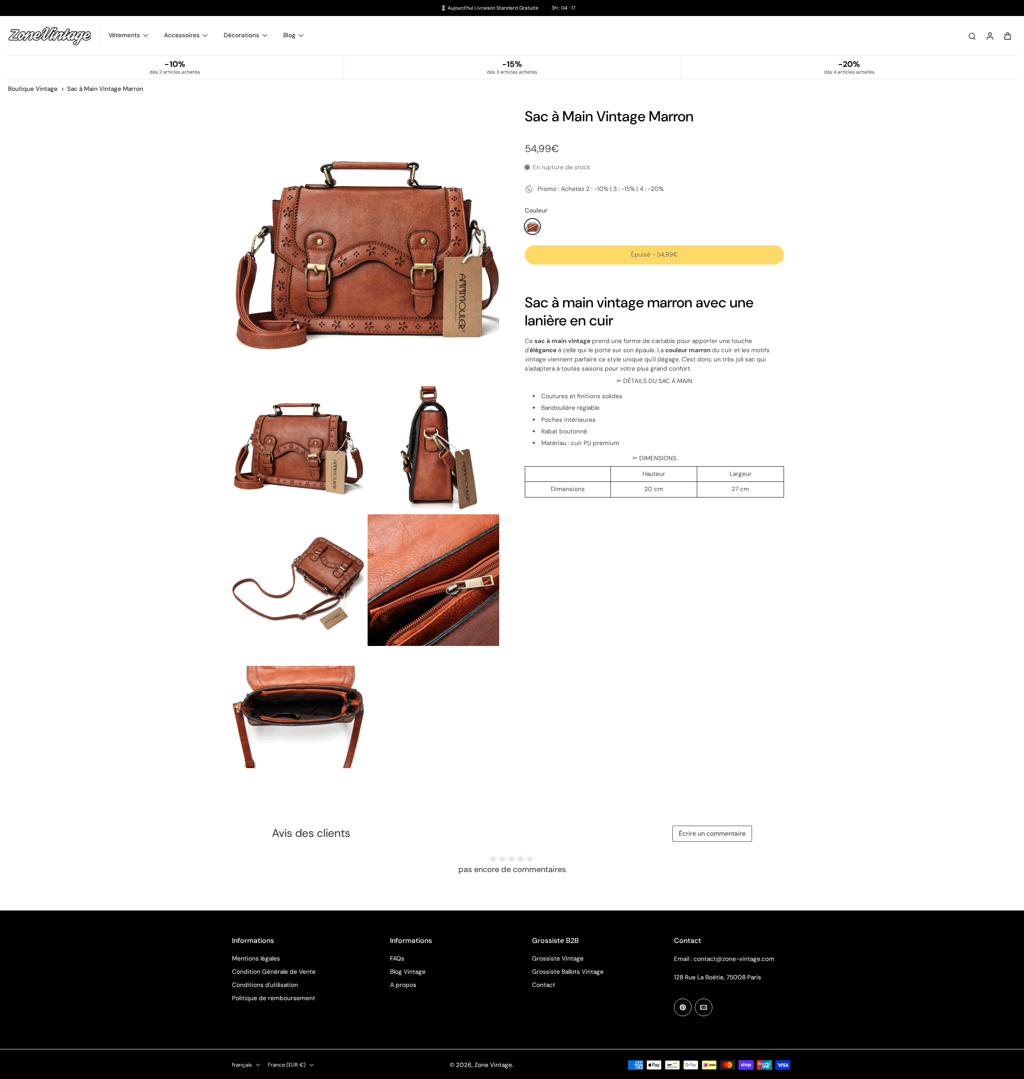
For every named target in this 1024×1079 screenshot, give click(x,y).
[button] (654, 254)
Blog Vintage (408, 972)
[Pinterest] (683, 1007)
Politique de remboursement (273, 998)
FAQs (397, 959)
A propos (403, 985)
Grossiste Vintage (558, 959)
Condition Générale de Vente (274, 972)
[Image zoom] (365, 241)
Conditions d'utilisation (265, 985)
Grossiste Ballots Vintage (568, 972)
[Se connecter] (989, 36)
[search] (972, 36)
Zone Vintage (493, 1065)
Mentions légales (256, 959)
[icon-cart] (1007, 36)
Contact (543, 985)
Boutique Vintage (33, 89)
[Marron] (532, 226)
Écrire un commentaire (712, 833)
